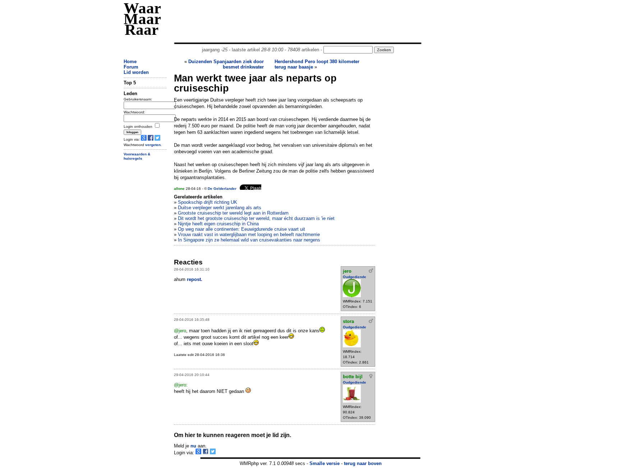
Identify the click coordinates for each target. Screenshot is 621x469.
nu (193, 446)
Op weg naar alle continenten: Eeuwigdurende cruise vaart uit (241, 229)
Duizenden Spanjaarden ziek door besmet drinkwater (226, 64)
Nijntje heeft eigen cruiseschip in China (218, 223)
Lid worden (136, 72)
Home (130, 61)
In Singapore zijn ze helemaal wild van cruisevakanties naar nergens (249, 240)
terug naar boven (363, 463)
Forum (131, 67)
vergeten (153, 145)
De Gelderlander (222, 189)
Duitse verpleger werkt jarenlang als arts (219, 207)
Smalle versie (324, 463)
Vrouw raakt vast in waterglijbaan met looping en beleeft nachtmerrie (249, 234)
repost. (194, 279)
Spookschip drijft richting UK (207, 202)
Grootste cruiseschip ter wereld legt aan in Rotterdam (233, 213)
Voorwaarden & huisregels (137, 156)
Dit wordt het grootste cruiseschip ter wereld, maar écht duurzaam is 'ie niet (256, 218)
